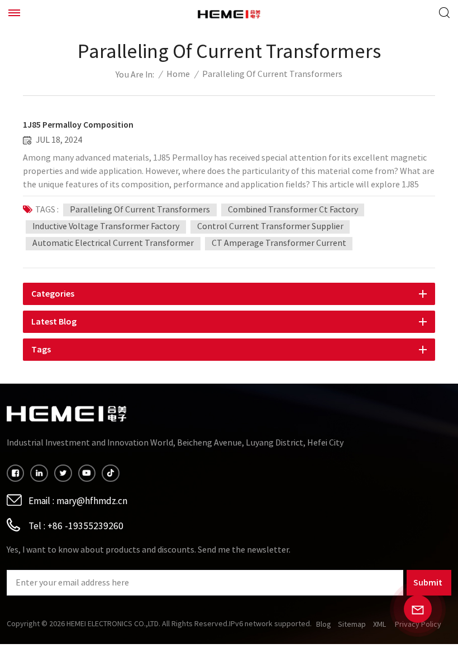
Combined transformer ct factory (293, 209)
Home (178, 74)
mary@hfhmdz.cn (91, 501)
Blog (323, 625)
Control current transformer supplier (270, 226)
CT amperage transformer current (279, 243)
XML (379, 625)
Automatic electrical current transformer (113, 243)
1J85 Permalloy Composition (78, 124)
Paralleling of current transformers (140, 209)
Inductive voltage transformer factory (105, 226)
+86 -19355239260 (85, 526)
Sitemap (352, 625)
